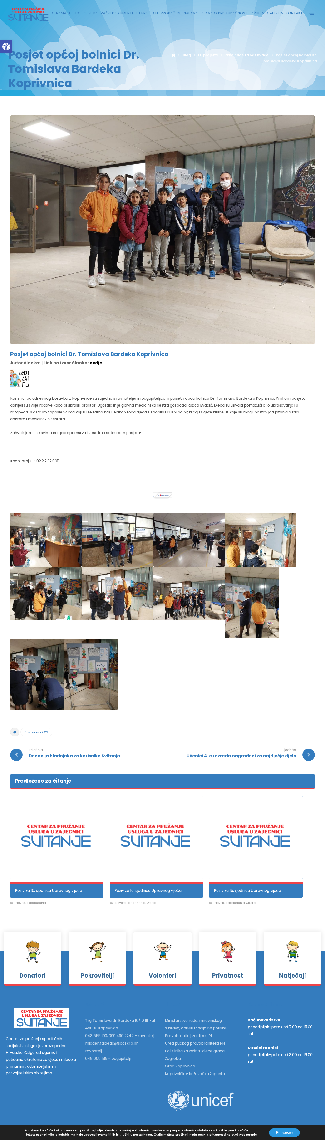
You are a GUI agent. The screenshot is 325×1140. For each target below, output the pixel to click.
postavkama (142, 1135)
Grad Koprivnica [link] (180, 1066)
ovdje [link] (96, 363)
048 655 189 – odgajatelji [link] (108, 1058)
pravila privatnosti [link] (212, 1134)
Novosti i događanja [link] (31, 903)
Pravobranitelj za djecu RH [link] (189, 1035)
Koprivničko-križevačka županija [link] (195, 1073)
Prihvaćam (284, 1132)
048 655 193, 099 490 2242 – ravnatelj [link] (119, 1035)
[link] (6, 46)
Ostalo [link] (151, 903)
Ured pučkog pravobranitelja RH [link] (195, 1043)
